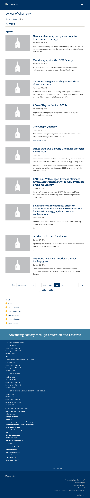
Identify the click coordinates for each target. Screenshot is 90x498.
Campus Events (11, 455)
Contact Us (9, 419)
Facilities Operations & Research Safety (19, 425)
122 (70, 285)
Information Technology (13, 430)
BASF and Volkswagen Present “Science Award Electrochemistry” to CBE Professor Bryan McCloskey (58, 181)
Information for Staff (12, 427)
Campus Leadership (13, 452)
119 (51, 285)
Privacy (81, 488)
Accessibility (80, 483)
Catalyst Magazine (15, 311)
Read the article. (40, 140)
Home (7, 19)
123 (76, 285)
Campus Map (10, 457)
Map (6, 356)
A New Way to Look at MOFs (50, 105)
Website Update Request (14, 440)
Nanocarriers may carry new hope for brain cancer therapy (55, 37)
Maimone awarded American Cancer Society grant (54, 260)
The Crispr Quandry (45, 126)
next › (44, 290)
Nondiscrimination (78, 485)
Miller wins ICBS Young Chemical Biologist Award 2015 (58, 150)
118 (45, 285)
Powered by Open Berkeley (75, 480)
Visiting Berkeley (12, 460)
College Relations (11, 417)
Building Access (10, 414)
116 (33, 285)
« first (13, 285)
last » (52, 290)
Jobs (6, 432)
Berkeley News (11, 450)
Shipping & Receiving (12, 435)
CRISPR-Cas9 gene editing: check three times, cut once (56, 83)
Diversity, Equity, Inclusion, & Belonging (19, 422)
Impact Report (13, 315)
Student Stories (13, 323)
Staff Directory (11, 438)
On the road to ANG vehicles (50, 236)
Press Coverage (14, 307)
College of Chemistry (18, 14)
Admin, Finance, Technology (15, 411)
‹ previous (22, 285)
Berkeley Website (12, 447)
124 (82, 285)
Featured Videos (14, 319)
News (15, 19)
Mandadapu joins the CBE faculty (53, 60)
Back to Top (81, 495)
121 (63, 285)
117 (39, 285)
